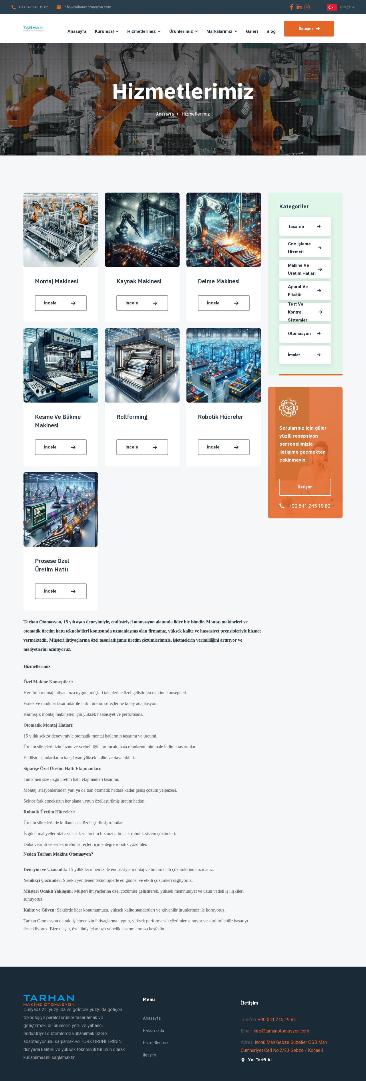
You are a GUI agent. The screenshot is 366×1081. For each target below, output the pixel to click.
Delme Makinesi (219, 281)
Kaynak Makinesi (138, 281)
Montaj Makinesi (56, 281)
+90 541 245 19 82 (33, 7)
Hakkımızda (153, 1030)
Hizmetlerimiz (155, 1042)
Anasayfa (165, 114)
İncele (50, 303)
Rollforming (132, 417)
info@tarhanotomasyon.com (87, 7)
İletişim (306, 28)
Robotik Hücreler (220, 417)
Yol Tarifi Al (260, 1060)
